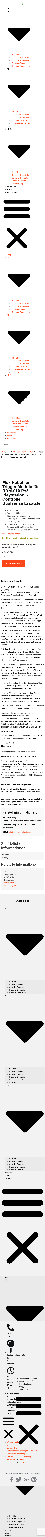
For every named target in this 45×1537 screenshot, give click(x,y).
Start (3, 452)
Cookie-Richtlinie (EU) (11, 1411)
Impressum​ (23, 1390)
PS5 (13, 452)
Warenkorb (11, 187)
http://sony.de (10, 885)
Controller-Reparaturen (21, 60)
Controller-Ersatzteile (20, 57)
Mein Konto (12, 192)
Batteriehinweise (14, 1402)
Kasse (9, 189)
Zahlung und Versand (28, 1378)
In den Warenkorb (14, 563)
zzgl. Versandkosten (11, 534)
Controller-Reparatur (20, 178)
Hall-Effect (16, 55)
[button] (16, 223)
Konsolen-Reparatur (20, 184)
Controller (16, 126)
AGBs (21, 1387)
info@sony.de (14, 832)
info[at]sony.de (28, 832)
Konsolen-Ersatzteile (20, 63)
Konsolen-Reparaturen (21, 66)
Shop (9, 9)
